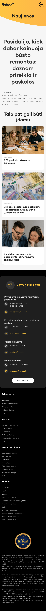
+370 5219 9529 (28, 285)
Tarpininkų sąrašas (9, 504)
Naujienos (5, 491)
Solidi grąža (6, 456)
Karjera (4, 494)
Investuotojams (11, 448)
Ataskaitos (6, 463)
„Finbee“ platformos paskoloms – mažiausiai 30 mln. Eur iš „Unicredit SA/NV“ (22, 210)
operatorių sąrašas (24, 598)
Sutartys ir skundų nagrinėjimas (14, 501)
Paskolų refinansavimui (10, 404)
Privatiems (8, 395)
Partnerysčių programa (10, 438)
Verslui (6, 419)
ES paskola (6, 432)
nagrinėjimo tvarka (8, 602)
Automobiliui (6, 400)
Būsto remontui (7, 407)
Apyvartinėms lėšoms (10, 425)
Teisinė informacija (9, 466)
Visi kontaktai (23, 380)
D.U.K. (4, 413)
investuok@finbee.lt (18, 371)
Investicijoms (7, 428)
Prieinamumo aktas (9, 519)
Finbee (6, 482)
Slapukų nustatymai (9, 510)
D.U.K (3, 507)
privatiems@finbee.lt (18, 312)
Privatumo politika (9, 497)
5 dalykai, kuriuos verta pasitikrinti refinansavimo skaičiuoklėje (19, 257)
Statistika (5, 460)
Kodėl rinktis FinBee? (9, 453)
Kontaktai (5, 488)
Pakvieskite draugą (9, 473)
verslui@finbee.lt (17, 352)
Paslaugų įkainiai (8, 410)
